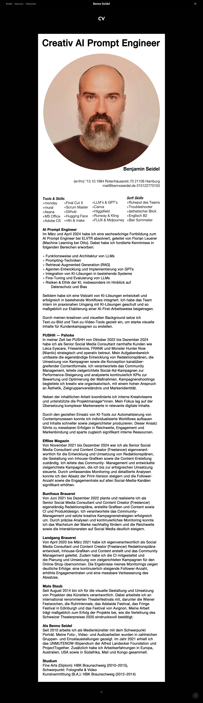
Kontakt (9, 3)
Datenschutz (31, 3)
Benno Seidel (101, 3)
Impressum (19, 3)
